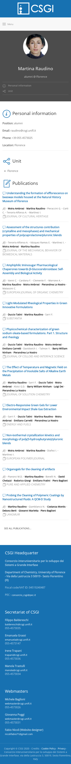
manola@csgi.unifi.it (16, 670)
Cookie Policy (48, 748)
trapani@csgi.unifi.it (16, 654)
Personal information (19, 85)
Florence (12, 171)
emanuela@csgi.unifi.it (17, 639)
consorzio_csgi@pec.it (24, 595)
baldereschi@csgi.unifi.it (18, 624)
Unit (10, 91)
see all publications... (17, 528)
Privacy (62, 748)
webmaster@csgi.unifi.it (18, 703)
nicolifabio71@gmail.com (19, 734)
